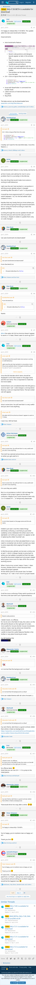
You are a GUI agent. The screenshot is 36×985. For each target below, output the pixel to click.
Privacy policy (23, 967)
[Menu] (2, 2)
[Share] (31, 27)
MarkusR (10, 604)
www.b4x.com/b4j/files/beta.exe (12, 103)
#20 (34, 860)
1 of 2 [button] (12, 893)
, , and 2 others (14, 150)
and (11, 277)
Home (3, 969)
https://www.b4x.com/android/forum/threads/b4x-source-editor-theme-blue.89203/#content (18, 732)
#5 (34, 253)
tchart (9, 322)
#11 (34, 514)
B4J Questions (11, 910)
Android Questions (13, 920)
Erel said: (4, 129)
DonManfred (11, 118)
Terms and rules (13, 967)
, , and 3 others (17, 884)
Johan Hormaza (12, 433)
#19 (34, 820)
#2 (34, 125)
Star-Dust (10, 227)
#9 (34, 441)
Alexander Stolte (13, 649)
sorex (8, 159)
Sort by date (13, 113)
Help (30, 967)
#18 (34, 792)
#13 (34, 612)
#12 (34, 590)
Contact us (4, 967)
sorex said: (5, 356)
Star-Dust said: (6, 257)
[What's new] (34, 2)
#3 (34, 167)
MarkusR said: (6, 660)
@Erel (3, 333)
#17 (34, 754)
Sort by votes (22, 113)
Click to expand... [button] (18, 372)
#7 (34, 330)
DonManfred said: (7, 297)
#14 (34, 656)
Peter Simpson (12, 813)
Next (18, 893)
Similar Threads (21, 15)
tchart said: (5, 412)
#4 (34, 234)
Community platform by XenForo (16, 972)
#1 (34, 27)
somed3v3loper (12, 852)
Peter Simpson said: (7, 864)
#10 (34, 476)
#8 (34, 352)
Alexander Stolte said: (8, 689)
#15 (34, 685)
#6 (34, 293)
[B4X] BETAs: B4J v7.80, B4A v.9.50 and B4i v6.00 (17, 917)
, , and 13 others (19, 107)
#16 (34, 716)
